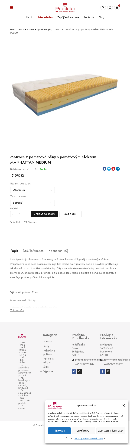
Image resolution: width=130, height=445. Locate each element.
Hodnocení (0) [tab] (58, 251)
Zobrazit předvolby (111, 431)
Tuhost (13, 196)
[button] (123, 405)
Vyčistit (15, 208)
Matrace (22, 29)
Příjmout (59, 431)
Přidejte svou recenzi (19, 169)
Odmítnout (83, 431)
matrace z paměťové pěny (40, 29)
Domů (13, 29)
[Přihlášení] (110, 7)
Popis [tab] (14, 251)
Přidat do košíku (45, 214)
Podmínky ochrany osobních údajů (89, 438)
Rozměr (14, 183)
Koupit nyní (70, 214)
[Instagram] (79, 371)
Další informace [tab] (33, 251)
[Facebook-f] (74, 371)
